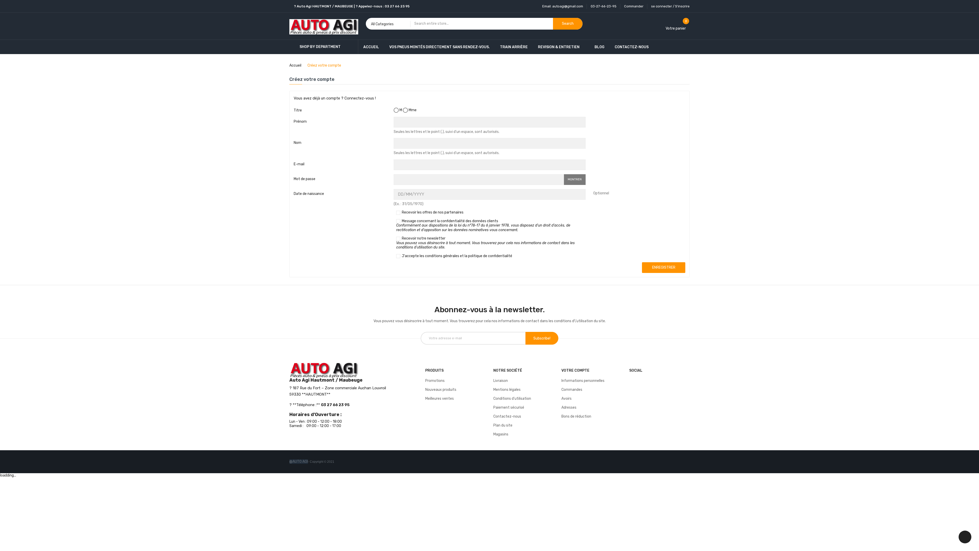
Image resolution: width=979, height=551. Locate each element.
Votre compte (575, 370)
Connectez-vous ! (360, 98)
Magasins (500, 434)
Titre (298, 110)
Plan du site (502, 425)
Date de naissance (309, 194)
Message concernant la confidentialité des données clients (483, 225)
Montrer (575, 179)
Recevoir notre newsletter (485, 242)
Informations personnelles (582, 381)
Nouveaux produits (440, 389)
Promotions (435, 381)
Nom (297, 143)
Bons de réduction (576, 416)
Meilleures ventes (439, 398)
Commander (633, 6)
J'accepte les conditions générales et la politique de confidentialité (456, 256)
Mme (412, 110)
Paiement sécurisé (508, 407)
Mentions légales (507, 389)
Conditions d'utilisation (512, 398)
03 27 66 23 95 (397, 6)
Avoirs (566, 398)
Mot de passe (304, 179)
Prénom (300, 121)
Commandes (571, 389)
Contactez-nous (507, 416)
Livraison (500, 381)
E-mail (299, 164)
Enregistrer (663, 267)
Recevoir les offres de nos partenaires (432, 212)
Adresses (568, 407)
